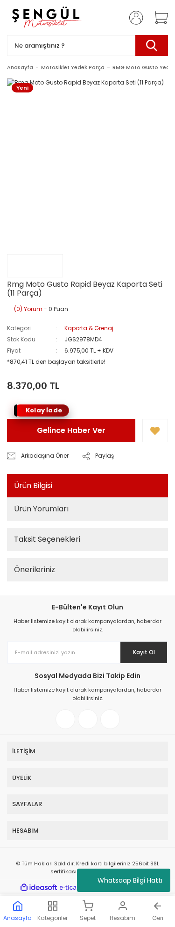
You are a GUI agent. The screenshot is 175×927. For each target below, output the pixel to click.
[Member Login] (133, 17)
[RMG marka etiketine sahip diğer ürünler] (35, 265)
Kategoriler (52, 918)
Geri (157, 918)
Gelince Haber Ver (71, 430)
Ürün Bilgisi (33, 485)
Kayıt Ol (144, 652)
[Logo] (45, 17)
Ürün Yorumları (41, 508)
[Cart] (157, 17)
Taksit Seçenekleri (47, 539)
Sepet (88, 918)
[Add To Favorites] (155, 430)
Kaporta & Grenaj (88, 328)
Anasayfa (17, 918)
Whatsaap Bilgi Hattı (130, 880)
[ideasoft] (38, 887)
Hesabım (122, 918)
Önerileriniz (34, 569)
